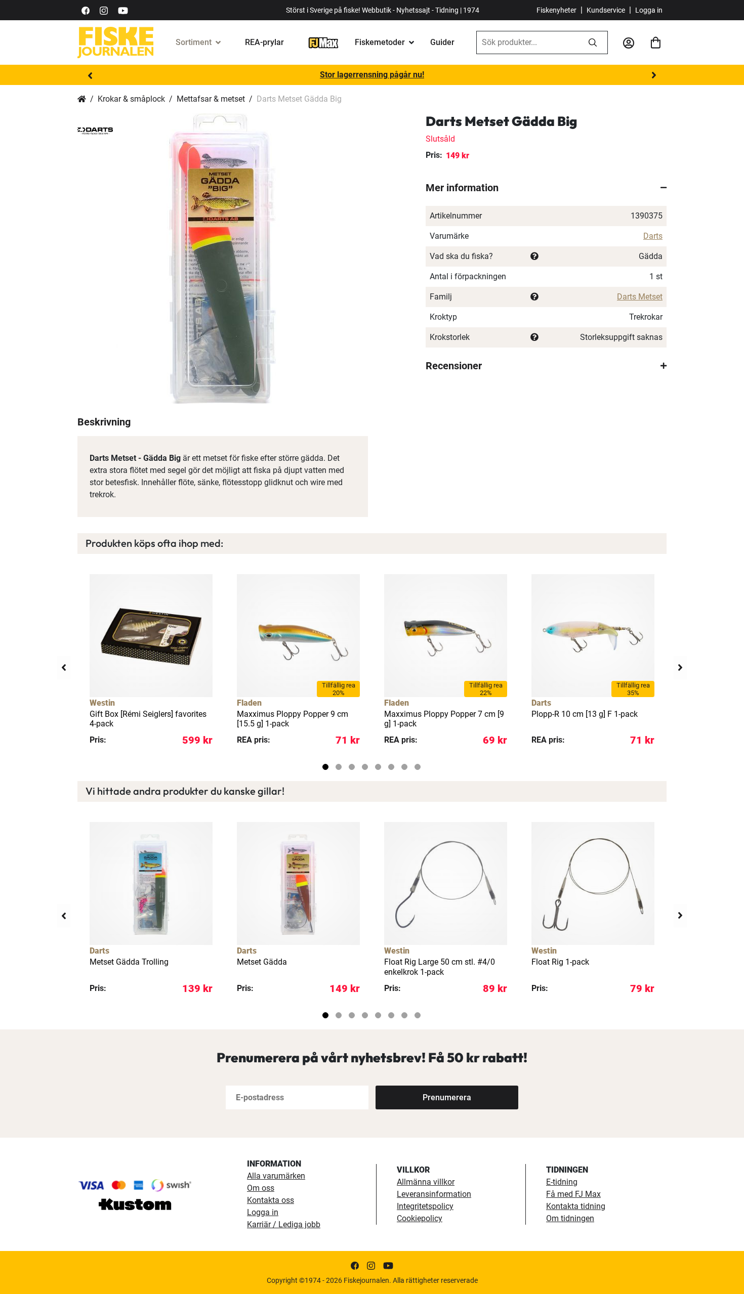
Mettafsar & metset (211, 99)
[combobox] (527, 42)
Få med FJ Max (573, 1194)
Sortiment (194, 42)
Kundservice (606, 10)
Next (653, 75)
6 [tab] (391, 767)
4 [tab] (365, 767)
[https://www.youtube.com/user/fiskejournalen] (123, 10)
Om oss (260, 1188)
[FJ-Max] (323, 42)
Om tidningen (570, 1218)
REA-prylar (264, 42)
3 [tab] (352, 767)
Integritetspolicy (425, 1206)
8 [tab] (418, 767)
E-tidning (561, 1182)
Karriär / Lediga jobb (283, 1224)
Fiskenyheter (556, 10)
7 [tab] (404, 767)
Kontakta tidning (575, 1206)
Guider (442, 42)
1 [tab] (325, 767)
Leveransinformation (434, 1194)
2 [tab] (339, 767)
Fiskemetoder (380, 42)
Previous (90, 75)
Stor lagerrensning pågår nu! (372, 74)
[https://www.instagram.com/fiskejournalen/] (104, 10)
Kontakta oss (270, 1200)
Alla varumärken (276, 1176)
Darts (653, 236)
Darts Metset (640, 296)
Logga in (649, 10)
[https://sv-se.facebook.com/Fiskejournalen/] (85, 10)
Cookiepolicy (419, 1218)
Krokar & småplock (131, 99)
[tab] (546, 187)
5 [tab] (378, 767)
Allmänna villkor (425, 1182)
